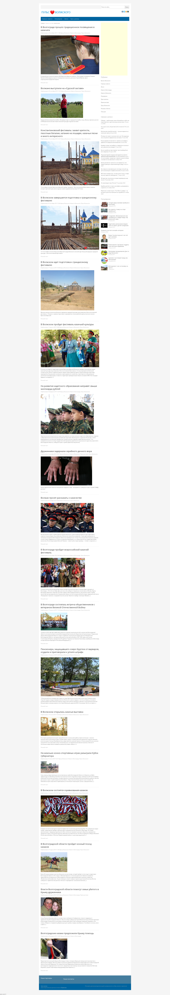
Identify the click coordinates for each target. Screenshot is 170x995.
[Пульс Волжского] (56, 12)
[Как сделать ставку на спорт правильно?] (104, 210)
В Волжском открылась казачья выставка (62, 711)
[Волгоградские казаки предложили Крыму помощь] (70, 949)
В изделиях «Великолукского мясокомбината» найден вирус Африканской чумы (118, 217)
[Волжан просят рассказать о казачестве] (70, 517)
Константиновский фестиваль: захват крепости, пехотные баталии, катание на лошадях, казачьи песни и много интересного (69, 133)
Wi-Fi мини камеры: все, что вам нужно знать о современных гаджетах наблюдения (115, 174)
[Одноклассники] (126, 11)
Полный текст (44, 82)
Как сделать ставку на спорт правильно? (117, 210)
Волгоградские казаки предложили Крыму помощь (67, 933)
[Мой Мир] (128, 11)
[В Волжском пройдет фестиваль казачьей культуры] (70, 348)
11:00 (54, 610)
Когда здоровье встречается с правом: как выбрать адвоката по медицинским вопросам (114, 141)
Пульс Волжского (85, 33)
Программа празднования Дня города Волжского (118, 252)
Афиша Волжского (65, 33)
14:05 (55, 936)
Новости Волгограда (75, 33)
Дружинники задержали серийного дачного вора (66, 451)
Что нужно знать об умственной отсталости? (112, 126)
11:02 (55, 91)
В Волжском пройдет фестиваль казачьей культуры (67, 324)
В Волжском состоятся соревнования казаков (64, 790)
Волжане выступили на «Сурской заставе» (62, 88)
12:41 (55, 139)
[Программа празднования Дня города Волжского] (104, 253)
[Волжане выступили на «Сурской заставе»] (70, 106)
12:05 (54, 655)
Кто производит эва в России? (109, 183)
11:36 (54, 849)
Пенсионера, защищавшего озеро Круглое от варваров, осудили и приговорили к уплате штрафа (70, 650)
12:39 (54, 391)
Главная (43, 23)
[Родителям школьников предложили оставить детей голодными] (104, 225)
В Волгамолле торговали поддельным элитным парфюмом (118, 245)
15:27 (53, 759)
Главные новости (47, 19)
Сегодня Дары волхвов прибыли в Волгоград (118, 203)
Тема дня (103, 111)
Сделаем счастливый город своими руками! (118, 258)
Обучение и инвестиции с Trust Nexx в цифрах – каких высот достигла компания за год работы (114, 191)
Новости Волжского (76, 91)
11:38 (54, 33)
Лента (66, 19)
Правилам (63, 987)
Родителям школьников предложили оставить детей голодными (118, 224)
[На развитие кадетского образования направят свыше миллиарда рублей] (70, 414)
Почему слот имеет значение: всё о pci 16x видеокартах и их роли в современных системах (115, 136)
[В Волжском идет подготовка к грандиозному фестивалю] (70, 290)
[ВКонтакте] (122, 11)
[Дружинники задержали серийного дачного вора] (70, 471)
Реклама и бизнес (105, 108)
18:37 (54, 454)
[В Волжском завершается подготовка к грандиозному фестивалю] (70, 228)
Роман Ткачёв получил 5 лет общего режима (118, 236)
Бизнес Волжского (105, 80)
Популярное (58, 19)
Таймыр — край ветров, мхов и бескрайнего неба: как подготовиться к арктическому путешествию (115, 121)
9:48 (54, 555)
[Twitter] (124, 11)
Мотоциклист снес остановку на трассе (118, 267)
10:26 (54, 500)
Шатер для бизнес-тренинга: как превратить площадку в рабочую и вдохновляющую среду (114, 163)
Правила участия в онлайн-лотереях (112, 230)
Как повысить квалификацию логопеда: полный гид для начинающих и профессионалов (114, 169)
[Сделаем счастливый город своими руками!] (104, 260)
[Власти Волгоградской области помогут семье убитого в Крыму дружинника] (70, 906)
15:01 (54, 895)
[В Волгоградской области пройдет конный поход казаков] (70, 862)
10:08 (54, 327)
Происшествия (84, 454)
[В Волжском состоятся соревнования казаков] (70, 811)
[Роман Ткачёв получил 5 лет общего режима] (104, 238)
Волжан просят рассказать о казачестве (61, 497)
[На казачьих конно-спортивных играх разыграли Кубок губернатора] (70, 767)
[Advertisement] (114, 49)
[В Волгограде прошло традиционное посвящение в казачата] (70, 54)
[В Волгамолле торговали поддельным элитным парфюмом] (104, 246)
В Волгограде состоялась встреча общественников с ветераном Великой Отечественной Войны (68, 606)
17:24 (54, 714)
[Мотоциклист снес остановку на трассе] (104, 267)
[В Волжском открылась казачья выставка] (70, 726)
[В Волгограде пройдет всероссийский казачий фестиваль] (70, 572)
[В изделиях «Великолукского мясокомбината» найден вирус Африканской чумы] (104, 217)
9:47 (54, 793)
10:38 (54, 268)
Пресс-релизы (74, 19)
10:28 (54, 203)
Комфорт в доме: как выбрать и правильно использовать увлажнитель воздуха (115, 146)
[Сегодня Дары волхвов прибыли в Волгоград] (104, 204)
